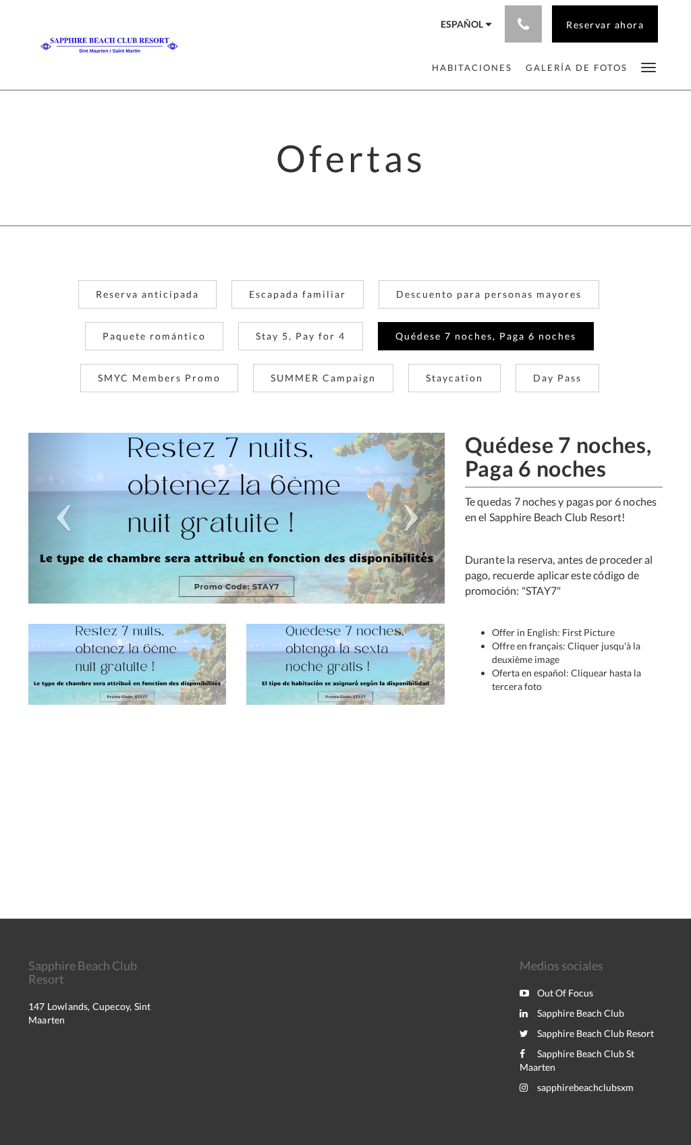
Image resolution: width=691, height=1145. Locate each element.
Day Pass (557, 377)
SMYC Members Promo (159, 377)
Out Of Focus (565, 992)
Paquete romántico (154, 336)
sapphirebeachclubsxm (585, 1087)
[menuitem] (472, 67)
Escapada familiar (297, 294)
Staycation (454, 377)
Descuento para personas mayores (489, 294)
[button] (648, 66)
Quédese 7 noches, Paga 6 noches (485, 336)
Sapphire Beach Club (580, 1013)
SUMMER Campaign (323, 377)
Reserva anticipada (147, 294)
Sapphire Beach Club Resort (595, 1033)
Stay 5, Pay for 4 (301, 336)
